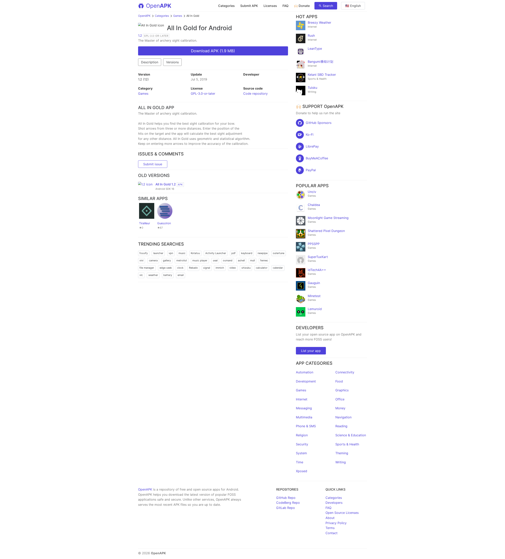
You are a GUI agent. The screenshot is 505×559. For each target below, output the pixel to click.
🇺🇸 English (353, 6)
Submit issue (152, 164)
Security (302, 444)
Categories (226, 6)
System (301, 453)
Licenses (270, 6)
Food (339, 381)
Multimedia (304, 417)
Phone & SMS (306, 426)
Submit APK (249, 6)
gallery (167, 260)
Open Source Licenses (342, 513)
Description (149, 62)
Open (158, 5)
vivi (141, 260)
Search (328, 6)
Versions (172, 62)
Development (306, 381)
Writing (340, 462)
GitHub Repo (286, 498)
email (181, 275)
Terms (330, 528)
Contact (331, 533)
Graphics (342, 390)
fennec (264, 260)
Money (340, 408)
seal (215, 260)
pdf (233, 253)
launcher (158, 253)
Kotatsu (195, 253)
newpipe (262, 253)
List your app (311, 351)
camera (153, 260)
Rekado (193, 267)
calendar (278, 267)
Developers (333, 503)
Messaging (304, 408)
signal (206, 267)
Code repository (255, 93)
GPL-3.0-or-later (203, 93)
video (232, 267)
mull (252, 260)
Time (299, 462)
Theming (341, 453)
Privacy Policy (336, 523)
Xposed (301, 471)
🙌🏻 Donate (302, 6)
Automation (304, 372)
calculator (261, 267)
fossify (143, 253)
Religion (302, 435)
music (182, 253)
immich (220, 267)
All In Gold (182, 28)
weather (153, 275)
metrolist (181, 260)
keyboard (246, 253)
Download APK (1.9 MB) (213, 51)
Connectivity (344, 372)
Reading (341, 426)
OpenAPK (144, 15)
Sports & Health (347, 444)
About (330, 518)
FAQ (285, 6)
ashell (241, 260)
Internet (301, 399)
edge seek (166, 267)
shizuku (246, 267)
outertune (278, 253)
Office (339, 399)
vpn (171, 253)
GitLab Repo (285, 508)
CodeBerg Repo (288, 503)
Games (177, 15)
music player (199, 260)
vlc (141, 275)
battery (167, 275)
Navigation (343, 417)
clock (180, 267)
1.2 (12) (143, 79)
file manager (146, 267)
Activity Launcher (215, 253)
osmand (227, 260)
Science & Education (350, 435)
